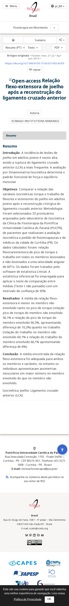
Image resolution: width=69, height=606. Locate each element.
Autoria (34, 113)
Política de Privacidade (27, 599)
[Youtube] (42, 535)
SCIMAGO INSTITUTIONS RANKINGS (35, 121)
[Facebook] (38, 535)
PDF (56, 47)
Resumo (11, 135)
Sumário (40, 40)
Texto (31, 47)
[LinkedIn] (34, 535)
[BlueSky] (26, 535)
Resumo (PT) (14, 47)
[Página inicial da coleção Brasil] (34, 509)
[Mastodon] (30, 535)
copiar (35, 69)
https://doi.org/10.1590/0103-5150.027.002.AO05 (34, 63)
